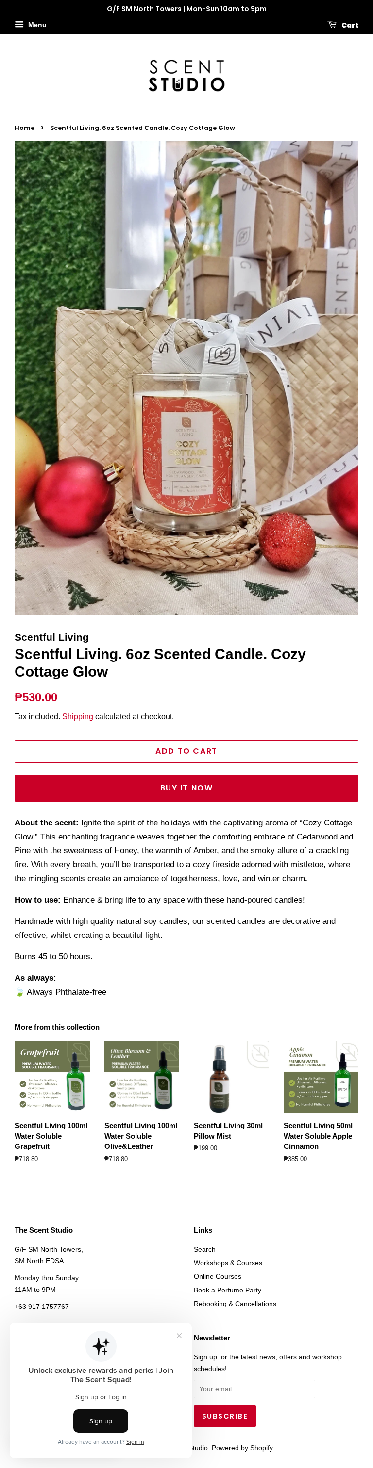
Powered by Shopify (242, 1448)
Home (24, 128)
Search (205, 1249)
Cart (349, 25)
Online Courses (217, 1276)
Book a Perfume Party (227, 1290)
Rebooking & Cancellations (235, 1303)
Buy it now (186, 787)
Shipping (77, 716)
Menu (36, 25)
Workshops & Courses (228, 1263)
